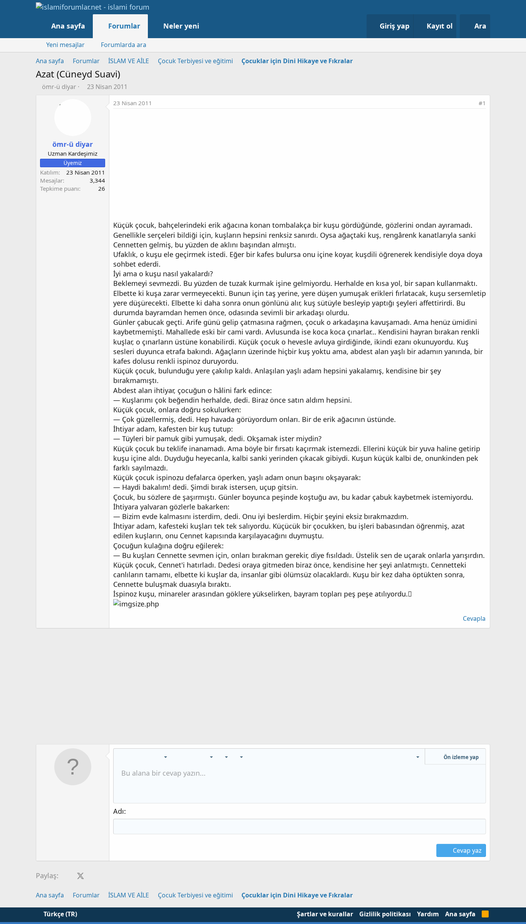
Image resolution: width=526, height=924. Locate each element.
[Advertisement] (299, 166)
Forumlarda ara (123, 44)
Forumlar (124, 25)
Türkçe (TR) (59, 914)
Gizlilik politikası (385, 914)
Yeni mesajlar (65, 44)
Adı (118, 811)
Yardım (428, 914)
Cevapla (474, 618)
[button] (207, 26)
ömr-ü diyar (59, 86)
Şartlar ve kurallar (325, 914)
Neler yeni (181, 25)
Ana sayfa (68, 25)
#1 (482, 103)
